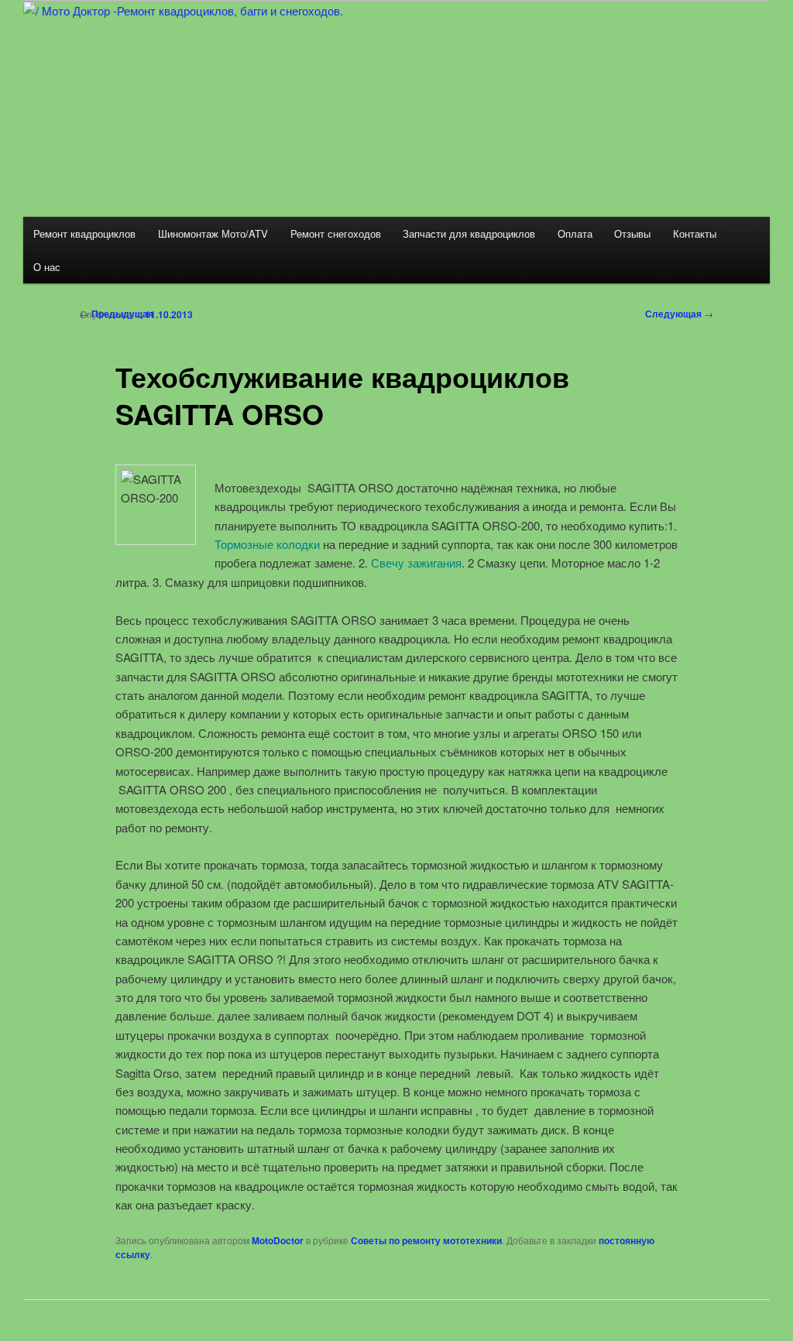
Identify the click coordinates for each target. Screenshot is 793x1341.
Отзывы (632, 233)
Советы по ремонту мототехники (426, 1240)
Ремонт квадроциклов (84, 233)
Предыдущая (116, 314)
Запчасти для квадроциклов (469, 233)
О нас (46, 266)
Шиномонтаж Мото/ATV (213, 233)
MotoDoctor (278, 1240)
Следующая (679, 314)
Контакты (694, 233)
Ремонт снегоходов (335, 233)
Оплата (575, 233)
